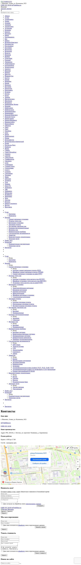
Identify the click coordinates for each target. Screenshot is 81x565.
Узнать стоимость (40, 553)
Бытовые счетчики (19, 332)
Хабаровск (8, 191)
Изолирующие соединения (22, 360)
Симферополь (9, 159)
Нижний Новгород (11, 115)
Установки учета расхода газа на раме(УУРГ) (28, 283)
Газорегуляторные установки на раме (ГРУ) (27, 274)
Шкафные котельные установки (23, 295)
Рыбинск (8, 147)
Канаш (7, 79)
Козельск (8, 85)
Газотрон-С (16, 352)
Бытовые (16, 311)
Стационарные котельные (21, 297)
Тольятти (8, 180)
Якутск (7, 205)
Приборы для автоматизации (22, 339)
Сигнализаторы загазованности (19, 233)
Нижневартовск (10, 111)
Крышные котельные (20, 290)
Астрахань (8, 28)
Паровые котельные (19, 291)
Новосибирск (9, 124)
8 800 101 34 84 (6, 5)
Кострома (8, 87)
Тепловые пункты (15, 224)
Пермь (7, 138)
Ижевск (7, 72)
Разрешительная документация (19, 244)
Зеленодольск (9, 67)
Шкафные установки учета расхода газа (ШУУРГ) (29, 281)
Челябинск (8, 194)
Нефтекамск (9, 108)
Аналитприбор (18, 350)
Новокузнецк (9, 118)
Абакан (7, 16)
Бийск (7, 35)
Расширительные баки (20, 382)
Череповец (8, 196)
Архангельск (9, 26)
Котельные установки (16, 223)
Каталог (7, 217)
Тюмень (7, 184)
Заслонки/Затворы (19, 362)
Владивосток (9, 44)
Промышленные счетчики (21, 336)
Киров (7, 83)
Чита (6, 198)
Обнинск (8, 125)
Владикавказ (9, 46)
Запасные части (14, 239)
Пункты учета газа (15, 221)
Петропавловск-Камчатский (14, 141)
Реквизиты (12, 216)
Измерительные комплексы (22, 337)
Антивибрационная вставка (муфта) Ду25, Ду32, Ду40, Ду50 (33, 368)
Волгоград (8, 49)
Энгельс (7, 200)
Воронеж (8, 55)
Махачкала (8, 101)
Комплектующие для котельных (19, 237)
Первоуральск (9, 136)
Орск (6, 133)
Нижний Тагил (10, 117)
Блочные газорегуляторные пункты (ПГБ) (27, 270)
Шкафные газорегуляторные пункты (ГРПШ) (28, 272)
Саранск (7, 154)
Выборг (7, 56)
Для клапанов (17, 389)
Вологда (7, 53)
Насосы (15, 380)
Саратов (7, 156)
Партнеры (12, 214)
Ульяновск (8, 187)
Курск (7, 95)
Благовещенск (9, 37)
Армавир (8, 25)
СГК (14, 348)
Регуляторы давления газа (17, 226)
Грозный (8, 60)
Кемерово (8, 81)
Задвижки (16, 366)
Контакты (8, 247)
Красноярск (9, 90)
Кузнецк (7, 92)
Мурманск (8, 102)
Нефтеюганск (9, 110)
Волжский (8, 51)
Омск (6, 127)
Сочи (6, 163)
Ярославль (8, 207)
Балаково (8, 30)
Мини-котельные (18, 293)
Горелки (15, 378)
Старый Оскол (10, 166)
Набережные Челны (11, 104)
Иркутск (7, 74)
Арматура (12, 235)
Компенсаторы (18, 364)
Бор (6, 39)
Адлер (7, 17)
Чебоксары (8, 193)
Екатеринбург (9, 65)
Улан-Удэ (8, 186)
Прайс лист (8, 240)
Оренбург (8, 131)
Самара (7, 150)
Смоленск (8, 161)
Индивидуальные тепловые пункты (25, 306)
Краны (15, 359)
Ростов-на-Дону (10, 145)
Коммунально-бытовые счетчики (24, 334)
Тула (6, 182)
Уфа (6, 189)
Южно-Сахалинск (11, 203)
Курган (7, 94)
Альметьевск (9, 19)
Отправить (40, 505)
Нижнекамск (9, 113)
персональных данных (33, 504)
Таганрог (8, 175)
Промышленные (18, 313)
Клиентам (8, 242)
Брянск (7, 40)
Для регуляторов (18, 387)
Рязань (7, 148)
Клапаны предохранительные (19, 228)
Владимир (8, 48)
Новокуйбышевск (11, 120)
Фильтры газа (13, 230)
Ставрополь (9, 164)
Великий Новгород (11, 42)
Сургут (7, 170)
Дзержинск (8, 62)
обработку (21, 525)
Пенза (7, 134)
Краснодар (8, 88)
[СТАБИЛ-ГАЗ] (6, 1)
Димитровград (10, 64)
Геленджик (8, 58)
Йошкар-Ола (9, 76)
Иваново (8, 71)
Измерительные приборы (17, 231)
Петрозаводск (9, 140)
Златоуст (8, 69)
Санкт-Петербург (10, 152)
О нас (7, 212)
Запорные (16, 318)
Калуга (7, 78)
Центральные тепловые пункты (23, 304)
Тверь (7, 177)
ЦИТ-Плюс (16, 345)
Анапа (7, 21)
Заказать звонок (6, 9)
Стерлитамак (9, 168)
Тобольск (8, 179)
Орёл (6, 129)
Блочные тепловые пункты (22, 302)
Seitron (15, 353)
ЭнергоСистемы (18, 346)
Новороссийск (10, 122)
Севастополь (9, 157)
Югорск (7, 202)
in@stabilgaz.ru (16, 5)
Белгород (8, 33)
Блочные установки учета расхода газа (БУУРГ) (29, 279)
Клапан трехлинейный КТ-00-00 (24, 371)
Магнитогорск (10, 99)
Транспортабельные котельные (23, 288)
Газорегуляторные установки (18, 219)
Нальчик (7, 106)
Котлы (15, 376)
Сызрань (8, 171)
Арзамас (7, 23)
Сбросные (16, 320)
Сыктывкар (9, 173)
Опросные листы (14, 246)
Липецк (7, 97)
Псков (7, 143)
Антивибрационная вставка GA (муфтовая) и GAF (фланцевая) (34, 369)
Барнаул (7, 32)
